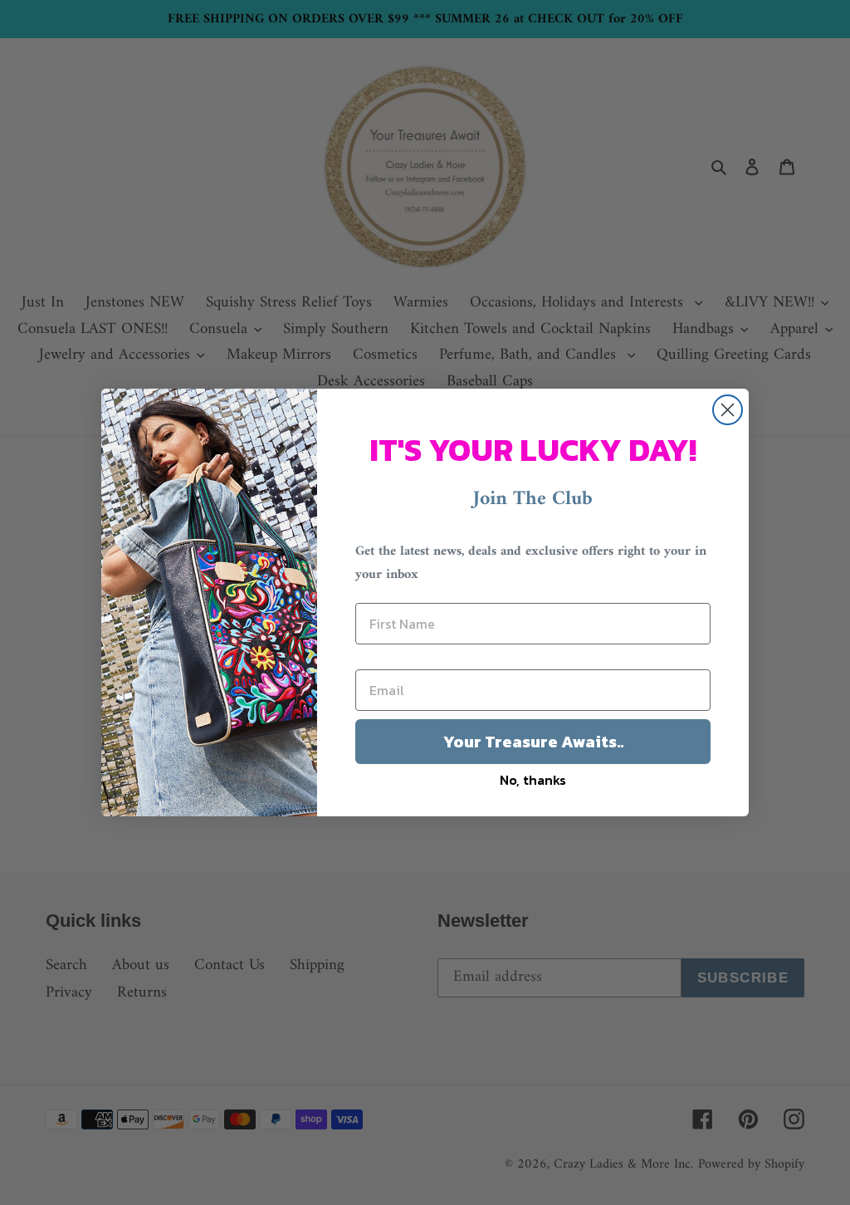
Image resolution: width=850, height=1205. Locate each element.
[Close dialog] (727, 409)
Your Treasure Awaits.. (533, 741)
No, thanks (533, 780)
